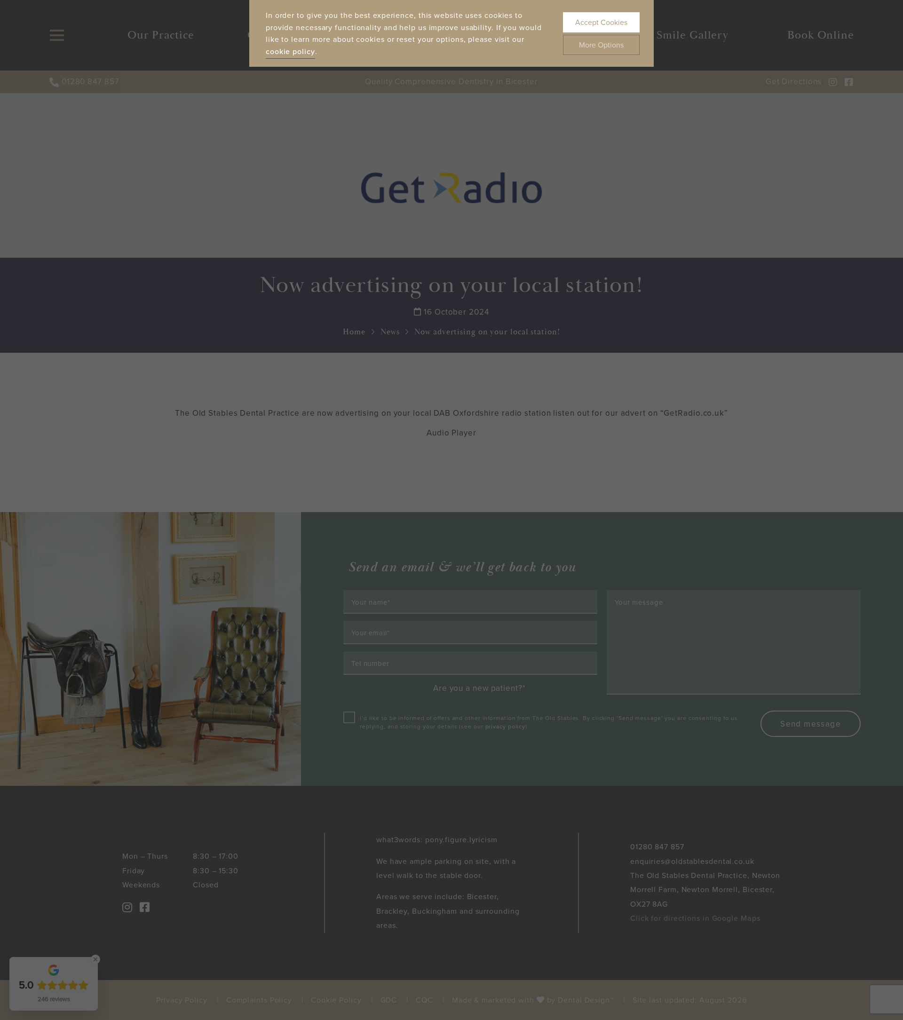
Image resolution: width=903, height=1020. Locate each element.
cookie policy (290, 51)
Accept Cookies (601, 22)
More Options (601, 45)
